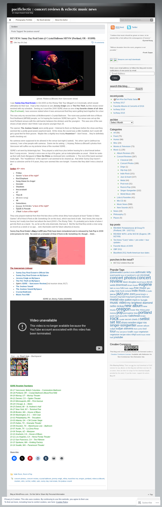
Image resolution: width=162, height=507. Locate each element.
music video (118, 302)
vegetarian (143, 332)
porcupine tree (130, 313)
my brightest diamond (140, 302)
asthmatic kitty (143, 272)
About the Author (61, 20)
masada (113, 297)
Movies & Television (122, 146)
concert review (32, 479)
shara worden (129, 322)
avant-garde (115, 275)
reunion (17, 481)
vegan (136, 332)
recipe (143, 316)
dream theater (132, 285)
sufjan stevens (124, 328)
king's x (144, 294)
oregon (81, 479)
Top (151, 494)
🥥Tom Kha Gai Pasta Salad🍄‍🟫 (126, 99)
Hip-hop (123, 170)
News (115, 211)
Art (114, 133)
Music (115, 150)
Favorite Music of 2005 (123, 246)
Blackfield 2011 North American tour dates (131, 253)
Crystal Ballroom (23, 292)
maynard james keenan (137, 297)
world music (141, 335)
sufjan (112, 329)
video (128, 335)
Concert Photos (127, 163)
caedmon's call (133, 275)
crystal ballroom (45, 479)
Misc (115, 143)
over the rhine (138, 310)
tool (144, 328)
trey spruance (121, 332)
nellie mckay (117, 306)
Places (116, 218)
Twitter (134, 27)
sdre (23, 481)
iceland (128, 291)
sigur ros (142, 322)
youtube (118, 337)
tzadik (130, 332)
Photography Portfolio (24, 20)
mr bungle (142, 300)
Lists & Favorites (124, 197)
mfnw (65, 479)
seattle (121, 319)
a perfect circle (128, 272)
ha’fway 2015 (119, 113)
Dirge (122, 167)
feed (120, 27)
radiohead (134, 315)
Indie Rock (18, 474)
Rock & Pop (27, 474)
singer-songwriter (123, 325)
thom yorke (138, 329)
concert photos (20, 479)
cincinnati (145, 275)
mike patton (125, 299)
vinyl (133, 334)
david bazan (141, 282)
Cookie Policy (62, 502)
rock (114, 318)
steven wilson (143, 326)
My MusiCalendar (43, 20)
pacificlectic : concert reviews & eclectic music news (54, 9)
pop (120, 312)
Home (10, 20)
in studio (149, 291)
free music (140, 287)
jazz (119, 294)
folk (122, 288)
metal (114, 299)
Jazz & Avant (125, 177)
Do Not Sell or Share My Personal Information (47, 494)
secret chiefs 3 (132, 319)
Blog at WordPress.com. (19, 494)
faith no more (115, 288)
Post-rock (124, 184)
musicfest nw (73, 479)
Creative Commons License (121, 354)
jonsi (138, 294)
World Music (125, 194)
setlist (33, 481)
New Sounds (122, 207)
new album (134, 306)
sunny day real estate (49, 481)
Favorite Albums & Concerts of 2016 (128, 106)
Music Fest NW (22, 295)
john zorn (129, 294)
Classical (124, 160)
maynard (121, 297)
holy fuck (119, 291)
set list (27, 481)
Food (115, 136)
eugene (145, 284)
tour (113, 331)
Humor (116, 139)
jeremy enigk (57, 479)
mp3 (134, 299)
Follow (114, 78)
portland (88, 479)
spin (38, 481)
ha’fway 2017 (119, 103)
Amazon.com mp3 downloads (129, 59)
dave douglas (129, 282)
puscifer (124, 316)
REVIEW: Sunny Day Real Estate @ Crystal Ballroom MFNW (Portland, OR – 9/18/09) (52, 38)
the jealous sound (65, 481)
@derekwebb (116, 272)
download (121, 284)
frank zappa (129, 288)
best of (123, 275)
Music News (122, 204)
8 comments (99, 42)
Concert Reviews (124, 156)
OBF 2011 (117, 249)
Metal (122, 180)
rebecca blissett (98, 479)
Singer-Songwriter (128, 190)
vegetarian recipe (118, 334)
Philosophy (118, 214)
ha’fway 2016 (119, 109)
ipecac (113, 294)
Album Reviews (123, 153)
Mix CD (120, 201)
